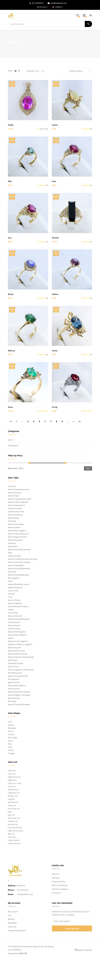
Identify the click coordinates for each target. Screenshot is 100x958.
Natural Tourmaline (16, 524)
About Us (56, 874)
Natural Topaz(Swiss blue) (18, 489)
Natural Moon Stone (16, 650)
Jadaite (11, 638)
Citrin (10, 597)
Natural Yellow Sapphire (18, 502)
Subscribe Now (72, 928)
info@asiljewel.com (59, 3)
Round (10, 731)
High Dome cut (14, 777)
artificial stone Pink (16, 511)
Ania (54, 181)
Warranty (56, 878)
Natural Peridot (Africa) (17, 654)
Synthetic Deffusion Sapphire (20, 644)
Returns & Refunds (59, 885)
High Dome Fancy (15, 830)
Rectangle (12, 728)
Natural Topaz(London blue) (19, 499)
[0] (77, 15)
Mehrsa (11, 350)
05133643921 (38, 3)
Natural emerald (15, 616)
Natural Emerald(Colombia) (19, 549)
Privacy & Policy (58, 881)
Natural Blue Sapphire (17, 530)
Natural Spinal (14, 688)
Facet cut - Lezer (14, 783)
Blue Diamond (14, 698)
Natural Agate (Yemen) (17, 537)
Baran (11, 294)
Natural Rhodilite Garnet (18, 606)
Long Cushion (13, 840)
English (58, 7)
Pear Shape (12, 737)
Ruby (10, 552)
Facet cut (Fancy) (15, 827)
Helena (55, 294)
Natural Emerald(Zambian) (19, 568)
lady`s (10, 440)
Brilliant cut (13, 796)
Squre (10, 740)
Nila (10, 181)
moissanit (12, 486)
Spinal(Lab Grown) (15, 663)
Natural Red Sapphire (17, 631)
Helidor (11, 609)
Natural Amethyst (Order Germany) (22, 559)
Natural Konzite (14, 556)
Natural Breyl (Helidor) (17, 635)
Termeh (55, 237)
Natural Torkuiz (14, 600)
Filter (88, 468)
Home (11, 47)
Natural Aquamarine (16, 505)
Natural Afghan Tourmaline (19, 695)
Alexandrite (13, 546)
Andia (10, 125)
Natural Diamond (15, 587)
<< (11, 421)
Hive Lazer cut (14, 818)
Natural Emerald (15, 508)
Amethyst (12, 543)
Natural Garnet (14, 527)
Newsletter (12, 923)
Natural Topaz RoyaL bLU (18, 533)
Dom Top (11, 837)
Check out (12, 926)
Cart (9, 915)
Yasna (54, 350)
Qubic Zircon (13, 666)
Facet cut (11, 786)
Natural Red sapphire (17, 685)
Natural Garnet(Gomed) (18, 676)
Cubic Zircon (13, 590)
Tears (10, 744)
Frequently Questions (17, 930)
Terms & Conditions (60, 889)
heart (10, 747)
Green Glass (13, 613)
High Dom (12, 780)
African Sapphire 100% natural (21, 669)
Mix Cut (11, 834)
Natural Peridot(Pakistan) (18, 575)
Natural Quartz (14, 625)
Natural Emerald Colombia (19, 692)
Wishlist (11, 919)
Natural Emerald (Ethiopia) (19, 704)
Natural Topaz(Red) (16, 565)
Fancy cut (12, 805)
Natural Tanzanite (15, 540)
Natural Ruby (13, 518)
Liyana (55, 125)
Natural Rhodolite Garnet (18, 584)
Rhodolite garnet (15, 673)
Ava (9, 237)
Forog (54, 407)
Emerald (11, 594)
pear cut (11, 815)
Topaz (10, 581)
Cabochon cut (13, 793)
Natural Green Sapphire (18, 641)
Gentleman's (13, 445)
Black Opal (12, 660)
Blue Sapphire (14, 578)
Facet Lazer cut (14, 843)
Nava (10, 407)
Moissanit (12, 571)
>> (79, 421)
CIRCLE (11, 750)
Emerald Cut (13, 789)
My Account (41, 7)
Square (11, 725)
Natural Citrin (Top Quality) (19, 562)
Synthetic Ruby (14, 628)
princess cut (13, 824)
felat (10, 811)
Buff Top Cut (13, 802)
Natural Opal (13, 496)
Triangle (11, 753)
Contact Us (56, 893)
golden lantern (14, 682)
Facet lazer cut (14, 808)
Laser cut (11, 774)
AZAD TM (23, 953)
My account (13, 911)
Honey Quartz (14, 622)
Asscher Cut (13, 821)
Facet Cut (12, 770)
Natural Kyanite (14, 647)
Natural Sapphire (15, 603)
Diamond (12, 521)
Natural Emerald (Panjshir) (19, 619)
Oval (10, 721)
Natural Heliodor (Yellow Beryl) (21, 657)
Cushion (11, 734)
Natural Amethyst (15, 514)
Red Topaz (12, 701)
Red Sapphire (13, 679)
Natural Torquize (15, 492)
